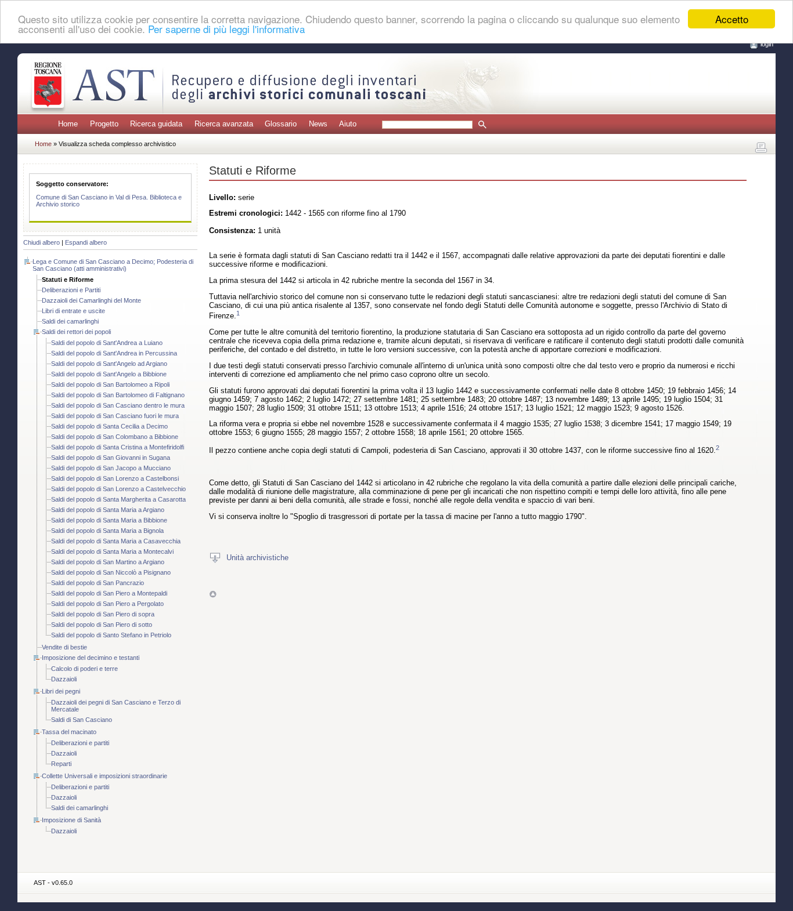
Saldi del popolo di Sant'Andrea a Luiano (107, 342)
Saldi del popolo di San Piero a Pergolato (107, 603)
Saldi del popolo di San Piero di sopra (102, 614)
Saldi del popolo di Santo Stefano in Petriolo (111, 634)
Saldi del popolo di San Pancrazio (97, 582)
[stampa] (761, 147)
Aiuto (347, 123)
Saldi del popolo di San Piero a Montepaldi (109, 593)
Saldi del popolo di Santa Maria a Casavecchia (116, 541)
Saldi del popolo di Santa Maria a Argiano (107, 509)
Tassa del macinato (69, 731)
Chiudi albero (41, 242)
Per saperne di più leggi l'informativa (226, 29)
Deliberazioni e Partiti (71, 289)
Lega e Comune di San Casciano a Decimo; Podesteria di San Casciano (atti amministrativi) (113, 265)
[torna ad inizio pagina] (213, 594)
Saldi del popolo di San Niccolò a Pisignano (111, 572)
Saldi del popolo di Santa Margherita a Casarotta (118, 499)
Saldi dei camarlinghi (70, 321)
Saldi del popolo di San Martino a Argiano (107, 561)
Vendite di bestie (64, 647)
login (766, 44)
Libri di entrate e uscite (73, 310)
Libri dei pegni (61, 691)
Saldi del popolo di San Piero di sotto (101, 624)
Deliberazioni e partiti (80, 742)
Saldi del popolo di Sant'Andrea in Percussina (114, 353)
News (318, 123)
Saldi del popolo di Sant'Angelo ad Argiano (109, 363)
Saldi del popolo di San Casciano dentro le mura (118, 405)
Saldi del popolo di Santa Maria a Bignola (107, 530)
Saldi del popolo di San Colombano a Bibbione (114, 436)
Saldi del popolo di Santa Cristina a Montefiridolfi (117, 447)
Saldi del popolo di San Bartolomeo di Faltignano (118, 394)
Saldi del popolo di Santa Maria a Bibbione (109, 520)
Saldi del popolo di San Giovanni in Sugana (110, 457)
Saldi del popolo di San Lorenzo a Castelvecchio (118, 488)
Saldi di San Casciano (81, 719)
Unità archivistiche (257, 557)
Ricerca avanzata (223, 123)
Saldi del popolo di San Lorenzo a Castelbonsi (115, 478)
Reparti (61, 763)
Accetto (731, 19)
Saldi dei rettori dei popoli (76, 331)
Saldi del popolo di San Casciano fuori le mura (115, 415)
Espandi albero (86, 242)
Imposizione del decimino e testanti (90, 657)
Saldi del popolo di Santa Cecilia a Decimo (109, 426)
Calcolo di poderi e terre (84, 668)
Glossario (281, 123)
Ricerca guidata (156, 123)
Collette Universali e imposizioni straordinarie (104, 775)
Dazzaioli (64, 679)
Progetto (104, 123)
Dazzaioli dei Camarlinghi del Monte (91, 300)
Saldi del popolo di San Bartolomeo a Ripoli (110, 384)
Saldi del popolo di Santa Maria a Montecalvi (112, 551)
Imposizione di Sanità (71, 819)
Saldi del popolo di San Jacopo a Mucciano (111, 467)
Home (68, 123)
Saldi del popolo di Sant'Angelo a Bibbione (109, 374)
